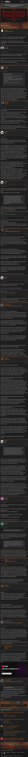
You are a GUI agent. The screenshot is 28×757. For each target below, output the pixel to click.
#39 (26, 651)
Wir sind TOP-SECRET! (12, 715)
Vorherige (13, 702)
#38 (26, 626)
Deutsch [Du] (11, 750)
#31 (26, 309)
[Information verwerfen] (26, 5)
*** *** (13, 5)
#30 (26, 296)
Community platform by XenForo (11, 755)
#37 (26, 590)
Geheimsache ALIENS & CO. (11, 727)
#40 (26, 684)
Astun (4, 727)
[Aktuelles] (26, 1)
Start (2, 753)
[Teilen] (24, 35)
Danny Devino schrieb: (8, 687)
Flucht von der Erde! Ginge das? (11, 726)
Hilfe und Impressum (21, 752)
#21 (26, 34)
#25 (26, 136)
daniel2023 (5, 715)
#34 (26, 502)
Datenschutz (13, 752)
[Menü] (2, 1)
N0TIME (4, 739)
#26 (26, 186)
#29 (26, 281)
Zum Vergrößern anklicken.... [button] (14, 84)
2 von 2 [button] (18, 702)
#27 (26, 217)
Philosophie (8, 722)
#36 (26, 564)
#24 (26, 107)
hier (5, 188)
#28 (26, 234)
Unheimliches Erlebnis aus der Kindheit (13, 738)
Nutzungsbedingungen (5, 752)
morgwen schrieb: (7, 74)
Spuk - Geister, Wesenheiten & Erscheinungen (15, 739)
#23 (26, 71)
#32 (26, 362)
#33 (26, 445)
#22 (26, 51)
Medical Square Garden (10, 734)
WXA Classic (4, 750)
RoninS (4, 722)
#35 (26, 527)
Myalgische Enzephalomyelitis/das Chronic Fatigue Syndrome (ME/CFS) (14, 732)
